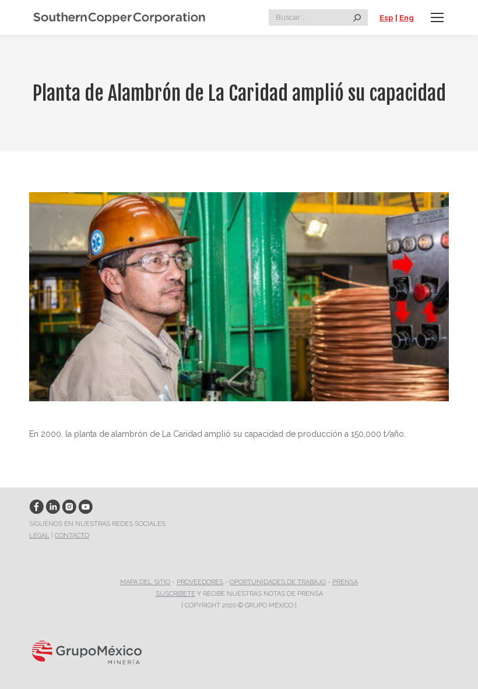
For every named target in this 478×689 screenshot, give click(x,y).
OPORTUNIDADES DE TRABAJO (278, 582)
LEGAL (39, 535)
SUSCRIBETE (175, 594)
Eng (406, 17)
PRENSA (345, 582)
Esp (386, 17)
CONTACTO (72, 535)
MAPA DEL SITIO (145, 582)
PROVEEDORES (200, 582)
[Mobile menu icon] (437, 17)
